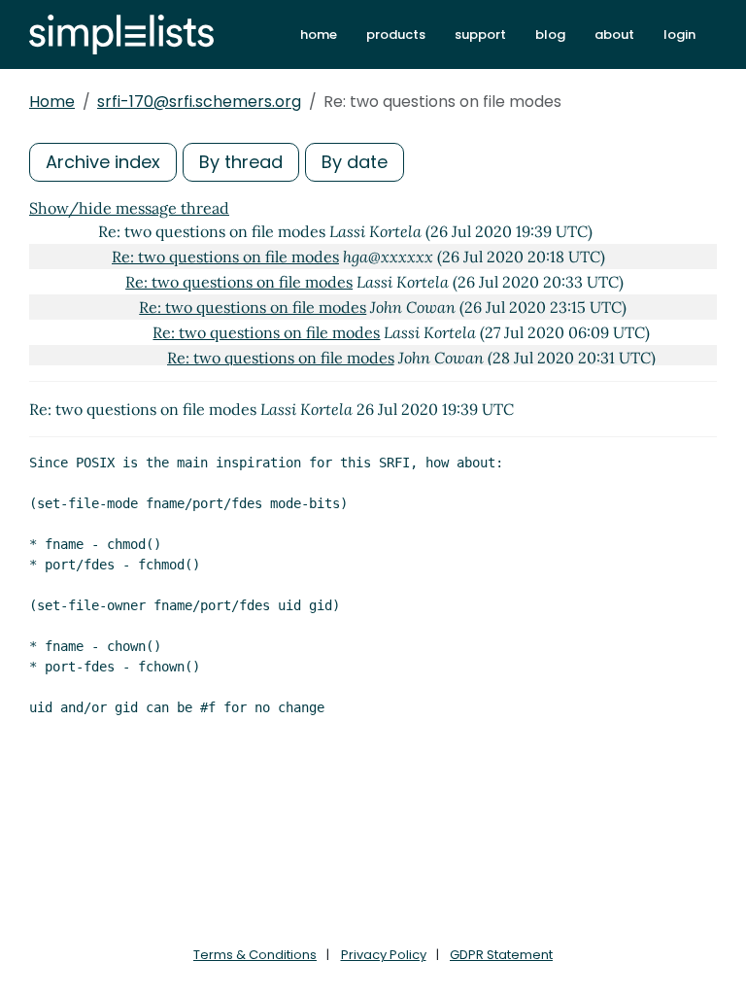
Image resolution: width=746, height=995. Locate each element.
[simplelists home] (121, 34)
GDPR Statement (501, 954)
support (480, 34)
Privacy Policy (383, 954)
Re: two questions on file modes (225, 256)
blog (550, 34)
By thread (241, 162)
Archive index (103, 162)
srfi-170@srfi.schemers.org (199, 101)
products (395, 34)
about (614, 34)
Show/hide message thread (129, 208)
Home (52, 101)
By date (355, 162)
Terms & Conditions (255, 954)
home (318, 34)
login (679, 34)
